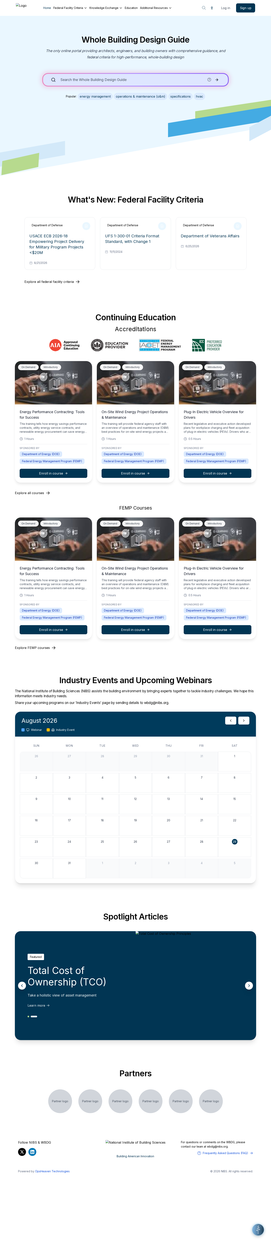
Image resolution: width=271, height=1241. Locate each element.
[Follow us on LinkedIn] (32, 1152)
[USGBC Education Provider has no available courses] (109, 345)
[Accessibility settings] (211, 8)
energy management (95, 96)
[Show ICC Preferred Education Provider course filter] (207, 345)
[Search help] (209, 79)
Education (131, 8)
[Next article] (249, 986)
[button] (258, 1229)
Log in (225, 8)
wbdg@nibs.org (217, 1146)
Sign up (245, 8)
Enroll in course (51, 473)
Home (47, 8)
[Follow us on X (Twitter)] (22, 1152)
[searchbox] (133, 80)
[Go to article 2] (34, 1016)
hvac (199, 96)
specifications (180, 96)
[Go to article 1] (28, 1016)
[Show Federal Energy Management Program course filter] (160, 345)
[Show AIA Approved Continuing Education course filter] (64, 345)
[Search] (204, 8)
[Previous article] (22, 986)
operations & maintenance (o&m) (140, 96)
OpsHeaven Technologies (52, 1171)
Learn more (36, 1005)
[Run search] (217, 80)
